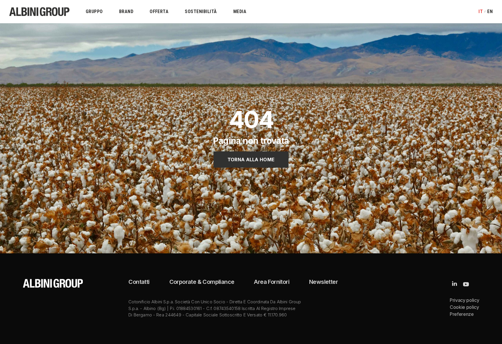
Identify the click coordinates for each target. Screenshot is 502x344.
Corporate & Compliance (201, 281)
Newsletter (323, 281)
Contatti (138, 281)
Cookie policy (464, 307)
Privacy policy (464, 300)
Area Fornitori (271, 281)
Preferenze (462, 314)
